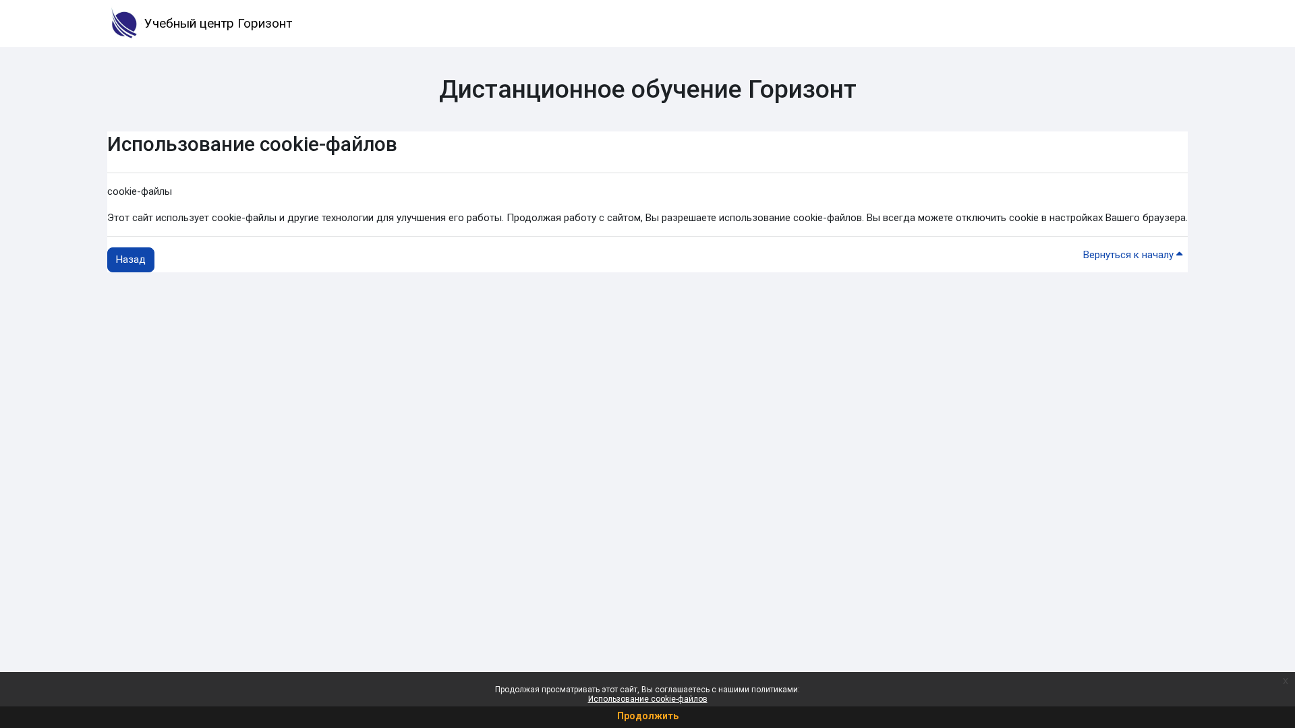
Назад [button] (131, 259)
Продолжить (648, 715)
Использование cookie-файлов (648, 699)
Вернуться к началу (1129, 255)
